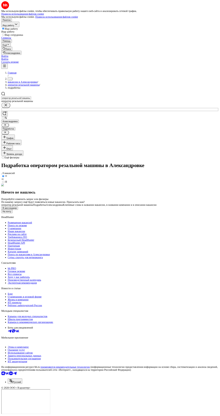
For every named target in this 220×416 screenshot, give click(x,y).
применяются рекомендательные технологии (65, 367)
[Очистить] (5, 105)
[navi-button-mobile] (4, 66)
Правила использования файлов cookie (56, 16)
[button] (4, 56)
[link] (6, 49)
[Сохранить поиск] (4, 113)
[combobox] (16, 98)
